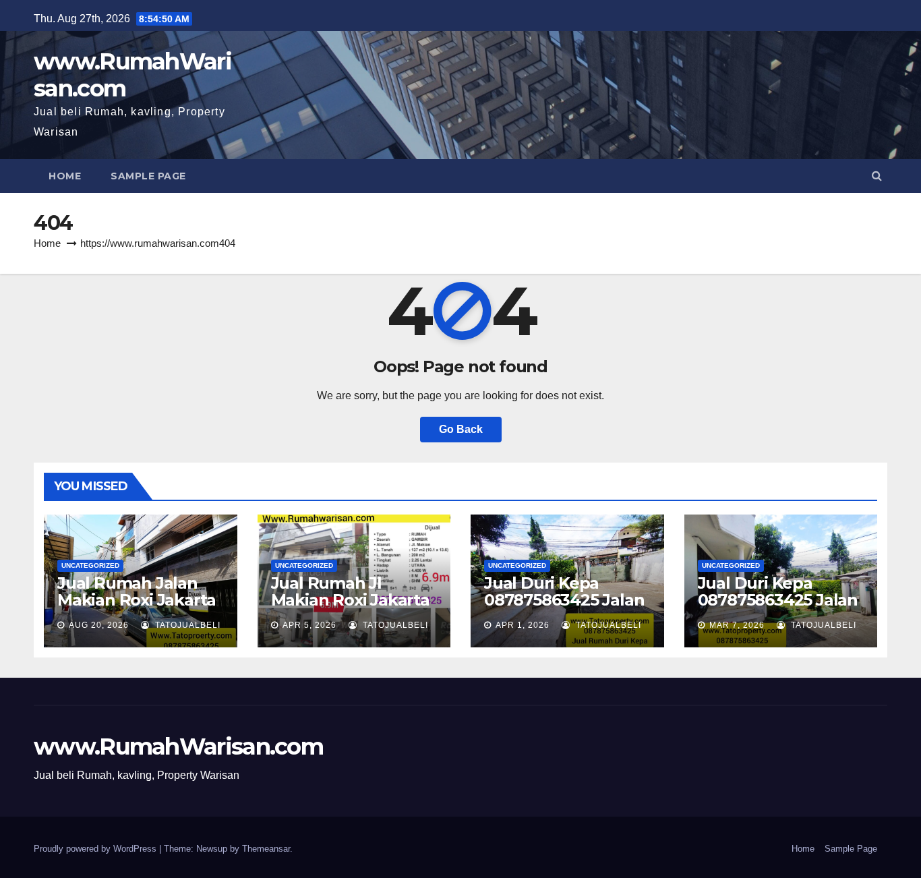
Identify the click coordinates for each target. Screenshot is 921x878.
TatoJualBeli (186, 625)
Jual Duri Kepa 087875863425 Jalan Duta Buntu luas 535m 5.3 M (564, 608)
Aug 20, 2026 (99, 625)
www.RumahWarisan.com (132, 75)
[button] (877, 175)
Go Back (461, 429)
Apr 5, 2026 (309, 625)
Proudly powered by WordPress (96, 849)
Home (65, 176)
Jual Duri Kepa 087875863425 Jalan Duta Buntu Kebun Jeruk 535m (778, 608)
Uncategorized (90, 565)
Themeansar (266, 849)
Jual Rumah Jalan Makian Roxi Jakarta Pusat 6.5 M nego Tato (136, 608)
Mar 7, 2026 (737, 625)
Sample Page (148, 176)
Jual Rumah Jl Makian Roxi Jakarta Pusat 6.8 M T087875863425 (350, 608)
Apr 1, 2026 (522, 625)
